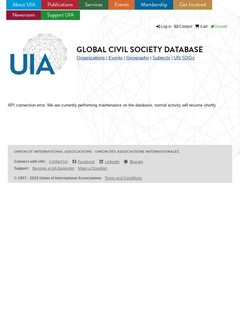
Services (93, 4)
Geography (137, 57)
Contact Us (58, 161)
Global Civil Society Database (140, 49)
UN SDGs (184, 57)
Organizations (91, 57)
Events (122, 4)
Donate (221, 26)
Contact (185, 26)
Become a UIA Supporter (53, 168)
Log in (166, 26)
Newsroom (23, 15)
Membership (154, 4)
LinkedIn (112, 162)
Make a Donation (92, 168)
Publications (60, 4)
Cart (203, 26)
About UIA (23, 4)
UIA (31, 50)
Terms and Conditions (123, 178)
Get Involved (192, 4)
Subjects (161, 57)
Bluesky (136, 162)
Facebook (86, 162)
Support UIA (60, 15)
